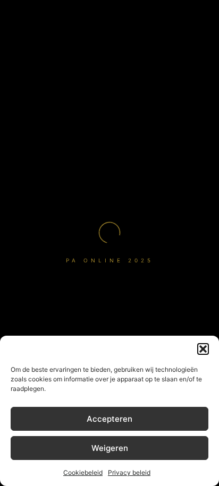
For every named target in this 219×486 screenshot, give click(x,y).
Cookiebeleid (83, 472)
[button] (203, 349)
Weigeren (109, 448)
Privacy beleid (129, 472)
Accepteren (109, 419)
